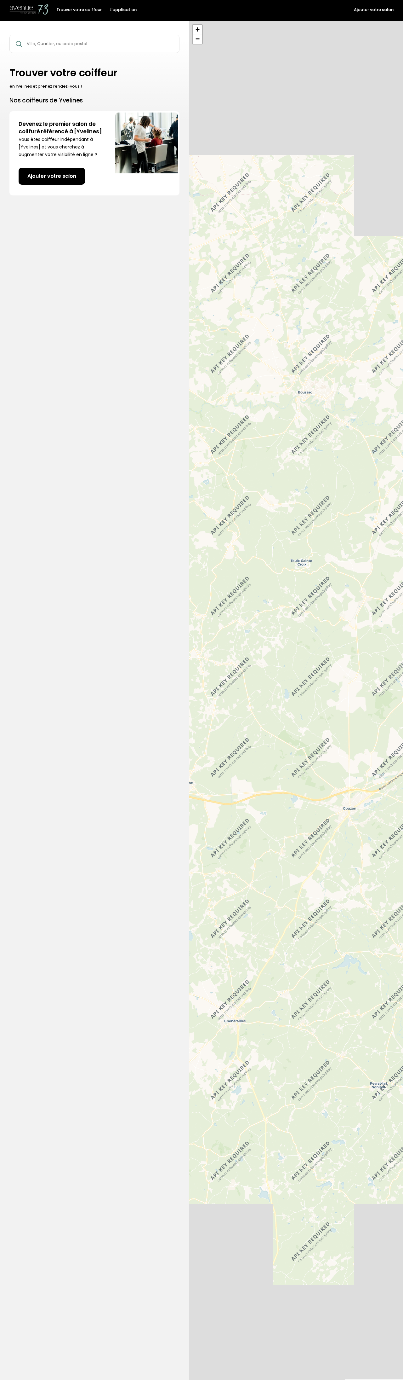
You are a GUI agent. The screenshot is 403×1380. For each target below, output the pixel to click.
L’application (123, 9)
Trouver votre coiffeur (79, 9)
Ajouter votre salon (374, 9)
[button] (197, 29)
